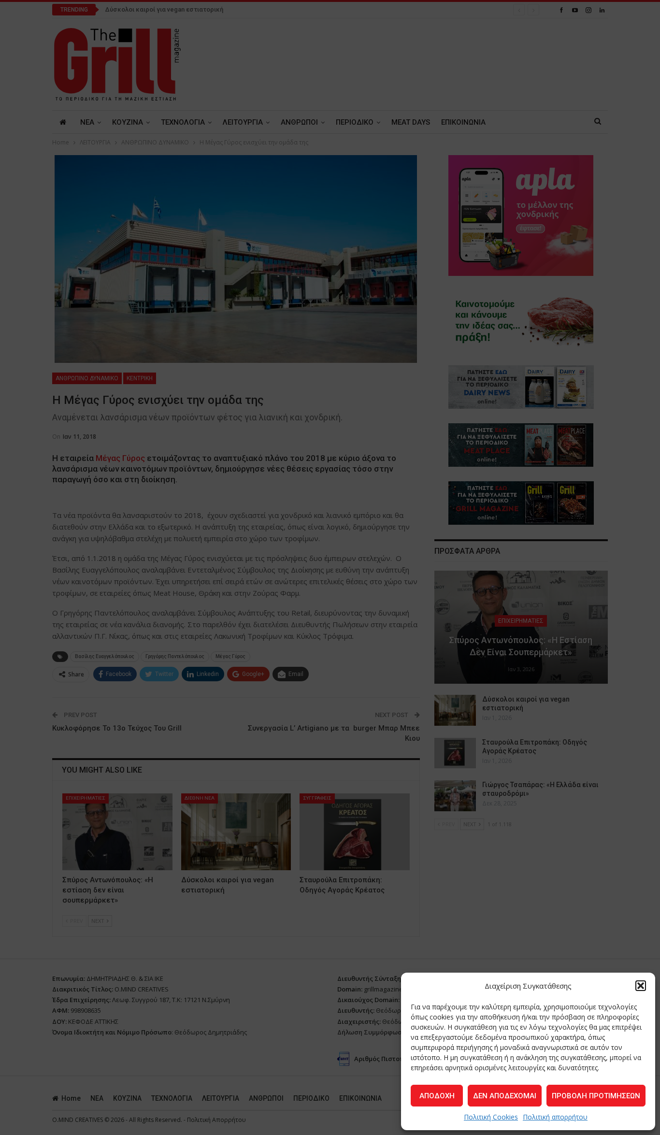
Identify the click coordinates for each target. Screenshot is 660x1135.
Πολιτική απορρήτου (555, 1116)
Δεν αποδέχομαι (504, 1096)
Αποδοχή (437, 1096)
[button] (641, 986)
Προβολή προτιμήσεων (596, 1096)
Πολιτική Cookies (491, 1116)
